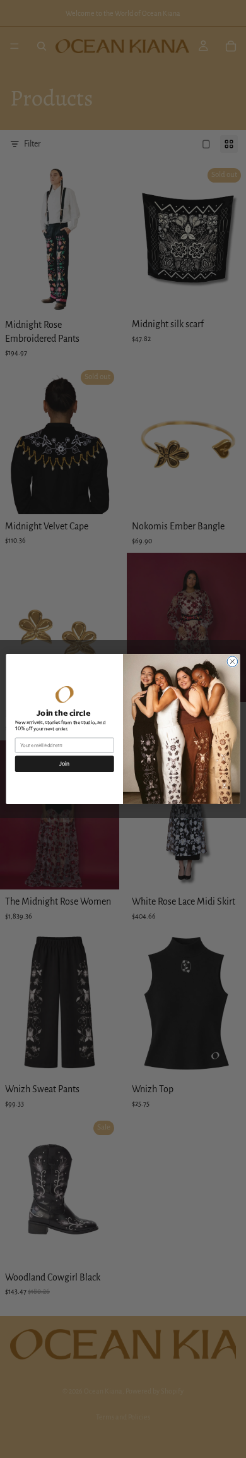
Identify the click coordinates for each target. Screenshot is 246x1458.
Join (64, 764)
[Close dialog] (232, 661)
